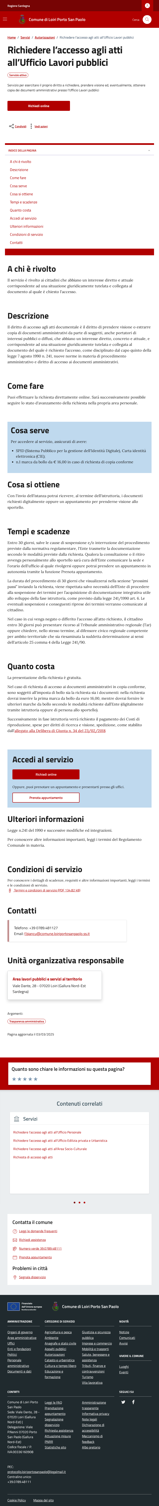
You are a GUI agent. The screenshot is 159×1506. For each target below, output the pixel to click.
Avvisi (123, 1343)
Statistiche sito (55, 1447)
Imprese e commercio (97, 1343)
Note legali (89, 1419)
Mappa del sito (43, 1500)
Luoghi (124, 1366)
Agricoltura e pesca (58, 1332)
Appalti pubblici (55, 1348)
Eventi (123, 1372)
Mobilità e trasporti (95, 1348)
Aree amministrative (21, 1337)
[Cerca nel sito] (147, 19)
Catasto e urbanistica (60, 1360)
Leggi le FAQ (53, 1402)
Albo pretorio (91, 1447)
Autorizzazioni (55, 1354)
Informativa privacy (95, 1413)
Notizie (124, 1332)
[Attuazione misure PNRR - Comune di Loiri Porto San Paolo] (25, 1307)
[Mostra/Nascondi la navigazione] (4, 19)
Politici (12, 1354)
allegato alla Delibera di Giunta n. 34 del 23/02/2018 (60, 730)
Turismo (87, 1376)
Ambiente (51, 1337)
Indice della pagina (22, 150)
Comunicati (127, 1337)
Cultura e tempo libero (60, 1365)
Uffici (11, 1343)
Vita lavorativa (92, 1382)
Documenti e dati (19, 1371)
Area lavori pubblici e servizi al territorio (47, 979)
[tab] (74, 1202)
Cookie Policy (16, 1500)
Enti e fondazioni (19, 1348)
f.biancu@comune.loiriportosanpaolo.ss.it (57, 933)
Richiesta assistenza (59, 1430)
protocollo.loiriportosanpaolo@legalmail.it (36, 1471)
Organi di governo (20, 1332)
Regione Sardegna (18, 6)
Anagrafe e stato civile (60, 1343)
